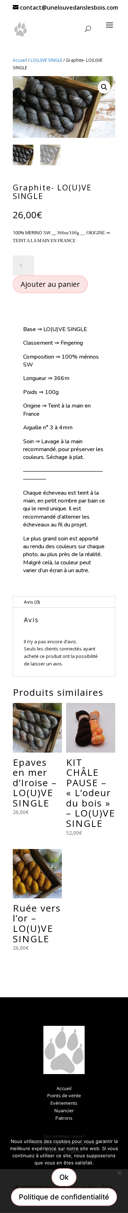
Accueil (20, 60)
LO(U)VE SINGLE (46, 60)
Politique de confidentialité (64, 1197)
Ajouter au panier (50, 284)
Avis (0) (32, 602)
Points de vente (64, 1095)
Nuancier (64, 1110)
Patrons (64, 1118)
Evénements (64, 1103)
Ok (64, 1177)
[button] (104, 87)
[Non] (119, 1172)
